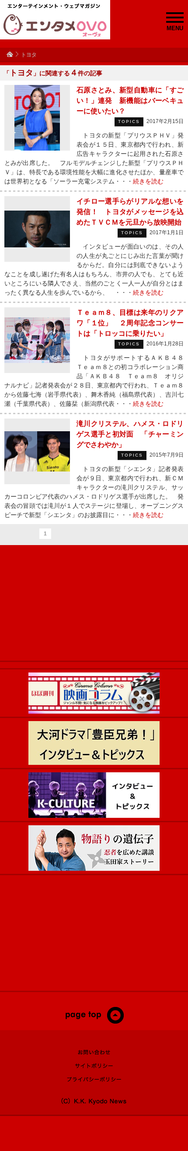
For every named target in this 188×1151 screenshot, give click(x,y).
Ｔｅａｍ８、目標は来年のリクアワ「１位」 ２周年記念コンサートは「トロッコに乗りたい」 (130, 323)
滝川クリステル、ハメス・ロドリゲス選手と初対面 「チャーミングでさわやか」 (130, 434)
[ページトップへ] (94, 1022)
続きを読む (148, 181)
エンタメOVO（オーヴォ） (55, 25)
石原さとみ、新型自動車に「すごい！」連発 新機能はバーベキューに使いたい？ (130, 100)
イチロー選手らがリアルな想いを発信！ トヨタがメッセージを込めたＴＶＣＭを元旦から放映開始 (130, 211)
